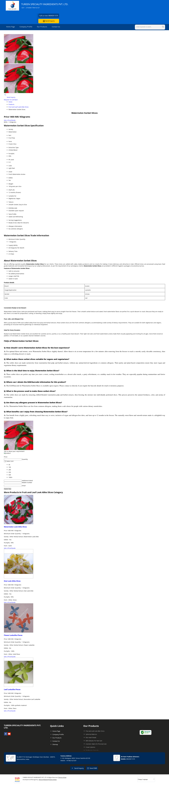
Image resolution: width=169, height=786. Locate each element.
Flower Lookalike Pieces (13, 635)
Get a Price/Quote (9, 120)
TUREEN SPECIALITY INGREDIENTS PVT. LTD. (44, 6)
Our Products (42, 27)
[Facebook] (5, 735)
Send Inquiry (50, 21)
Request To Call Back (11, 100)
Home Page (10, 27)
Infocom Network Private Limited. (48, 779)
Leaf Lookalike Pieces (12, 689)
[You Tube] (9, 735)
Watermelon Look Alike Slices (15, 527)
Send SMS (93, 768)
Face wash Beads (91, 737)
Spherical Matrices (91, 734)
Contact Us (56, 27)
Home (10, 102)
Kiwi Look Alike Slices (12, 581)
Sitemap (55, 744)
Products (11, 104)
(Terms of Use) (62, 777)
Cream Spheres (90, 747)
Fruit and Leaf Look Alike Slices (19, 107)
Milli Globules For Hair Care (94, 741)
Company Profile (26, 27)
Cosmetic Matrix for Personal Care (96, 744)
